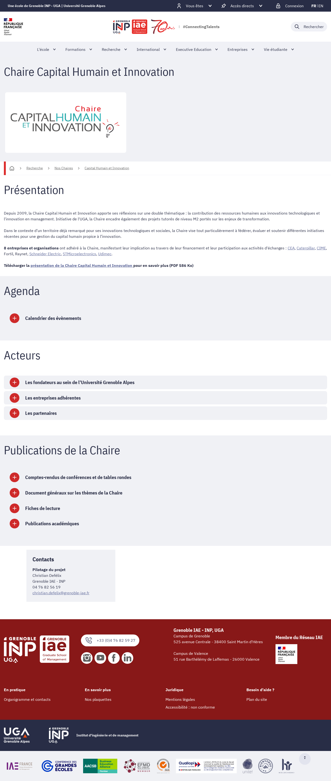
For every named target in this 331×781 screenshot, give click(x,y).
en (320, 5)
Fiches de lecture (42, 508)
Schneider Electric (45, 253)
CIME (321, 248)
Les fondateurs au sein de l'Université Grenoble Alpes (79, 382)
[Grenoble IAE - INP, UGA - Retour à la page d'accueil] (144, 26)
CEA (291, 248)
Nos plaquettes (98, 699)
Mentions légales (180, 699)
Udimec (104, 253)
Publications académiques (52, 523)
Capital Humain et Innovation (107, 168)
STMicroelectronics (79, 253)
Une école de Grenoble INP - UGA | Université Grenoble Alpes (56, 6)
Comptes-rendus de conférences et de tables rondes (78, 477)
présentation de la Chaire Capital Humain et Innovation (82, 265)
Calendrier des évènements (53, 318)
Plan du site (256, 699)
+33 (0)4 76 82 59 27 (116, 640)
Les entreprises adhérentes (53, 397)
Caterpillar (306, 248)
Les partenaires (41, 413)
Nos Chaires (64, 168)
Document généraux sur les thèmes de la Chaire (73, 492)
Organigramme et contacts (27, 699)
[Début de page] (307, 759)
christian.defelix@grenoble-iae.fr (60, 592)
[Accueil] (12, 168)
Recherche (34, 168)
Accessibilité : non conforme (190, 707)
